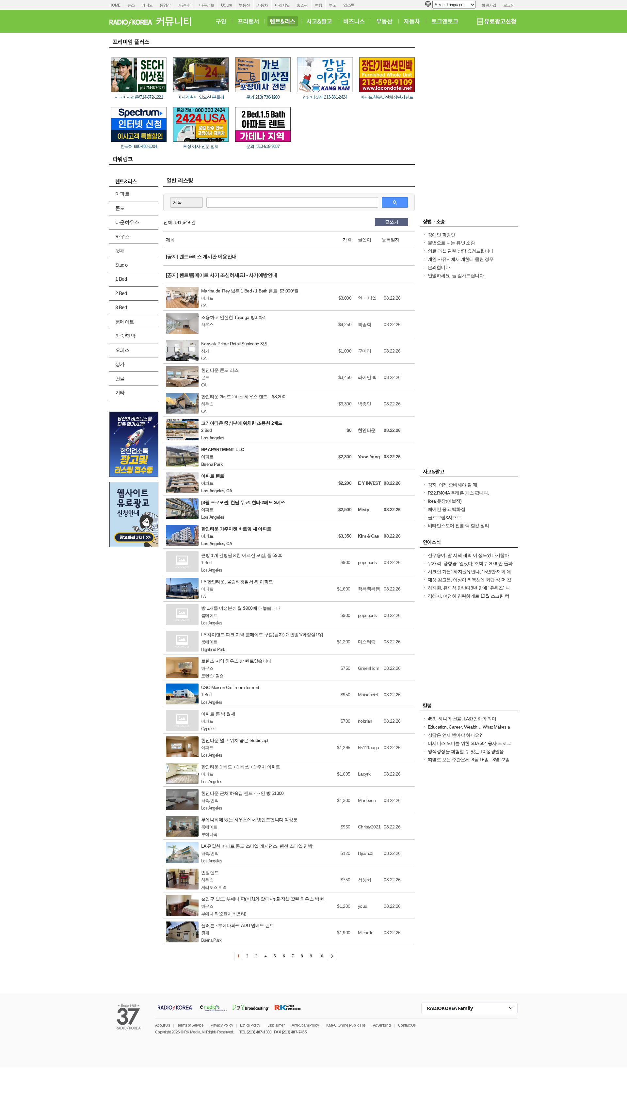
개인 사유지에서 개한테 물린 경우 (460, 259)
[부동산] (384, 21)
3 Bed (121, 307)
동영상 (165, 5)
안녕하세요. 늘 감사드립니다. (456, 275)
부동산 (244, 5)
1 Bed (121, 279)
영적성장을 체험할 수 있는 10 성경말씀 (466, 751)
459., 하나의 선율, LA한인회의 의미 (462, 718)
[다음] (332, 956)
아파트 (122, 194)
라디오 (147, 5)
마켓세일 (282, 5)
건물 (120, 378)
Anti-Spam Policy (305, 1025)
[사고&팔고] (319, 21)
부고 (332, 5)
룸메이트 (124, 321)
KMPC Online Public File (345, 1025)
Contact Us (407, 1025)
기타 (120, 392)
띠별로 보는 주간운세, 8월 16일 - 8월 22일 (468, 759)
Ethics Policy (250, 1025)
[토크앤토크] (445, 21)
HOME (115, 5)
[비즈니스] (354, 21)
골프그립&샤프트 (444, 517)
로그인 (508, 5)
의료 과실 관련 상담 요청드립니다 (460, 251)
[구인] (221, 21)
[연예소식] (468, 543)
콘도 (120, 208)
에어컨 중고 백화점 (446, 509)
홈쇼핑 (302, 5)
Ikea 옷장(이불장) (445, 501)
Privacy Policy (222, 1025)
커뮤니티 (185, 5)
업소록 (348, 5)
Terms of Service (190, 1025)
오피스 (122, 350)
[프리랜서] (248, 21)
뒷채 (120, 250)
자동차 (262, 5)
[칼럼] (468, 707)
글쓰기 (391, 222)
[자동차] (412, 21)
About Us (162, 1025)
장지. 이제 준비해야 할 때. (453, 484)
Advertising (382, 1025)
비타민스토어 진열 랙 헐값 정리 (458, 525)
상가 (120, 364)
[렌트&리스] (282, 21)
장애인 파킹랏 (441, 234)
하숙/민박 (125, 335)
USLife (226, 5)
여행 (318, 5)
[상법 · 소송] (468, 223)
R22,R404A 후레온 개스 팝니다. (458, 493)
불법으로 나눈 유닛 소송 (451, 242)
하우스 (122, 236)
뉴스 (131, 5)
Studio (121, 265)
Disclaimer (275, 1025)
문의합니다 (439, 267)
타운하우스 (127, 222)
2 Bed (121, 293)
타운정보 (206, 5)
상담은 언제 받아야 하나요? (455, 735)
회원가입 (488, 5)
